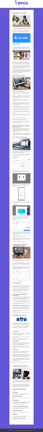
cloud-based (18, 61)
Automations (20, 184)
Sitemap (13, 430)
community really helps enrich (21, 233)
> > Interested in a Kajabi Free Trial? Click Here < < (21, 364)
